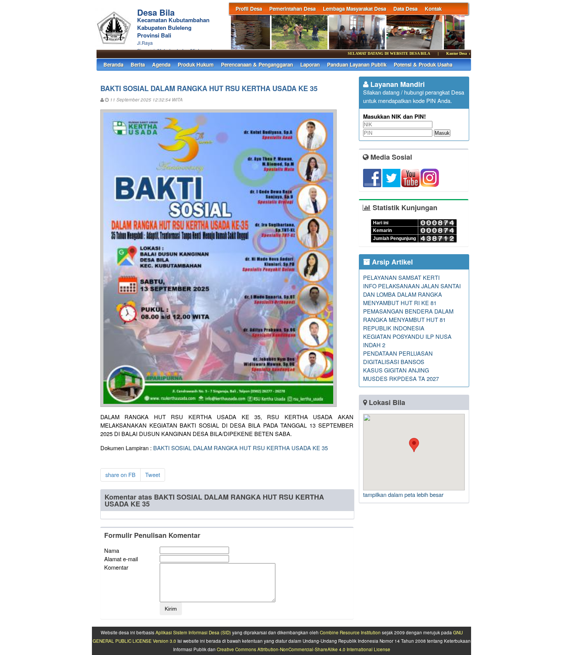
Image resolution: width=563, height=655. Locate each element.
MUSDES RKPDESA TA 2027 (401, 378)
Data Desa (405, 8)
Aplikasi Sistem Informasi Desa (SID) (193, 632)
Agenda (161, 64)
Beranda (113, 64)
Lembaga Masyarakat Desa (354, 8)
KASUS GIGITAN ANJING (396, 370)
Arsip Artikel (391, 262)
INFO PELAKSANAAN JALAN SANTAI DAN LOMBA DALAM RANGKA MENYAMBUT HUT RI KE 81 (412, 294)
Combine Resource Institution (350, 632)
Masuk (442, 133)
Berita (138, 64)
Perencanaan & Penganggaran (257, 64)
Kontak (433, 8)
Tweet (152, 474)
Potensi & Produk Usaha (423, 64)
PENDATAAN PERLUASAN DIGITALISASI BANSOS (398, 357)
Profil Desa (249, 8)
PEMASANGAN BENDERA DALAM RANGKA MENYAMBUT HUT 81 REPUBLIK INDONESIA (408, 319)
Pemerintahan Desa (292, 8)
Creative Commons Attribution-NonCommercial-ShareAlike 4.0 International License (303, 649)
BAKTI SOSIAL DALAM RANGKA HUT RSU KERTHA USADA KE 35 (240, 448)
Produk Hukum (196, 64)
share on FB (120, 474)
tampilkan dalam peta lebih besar (403, 494)
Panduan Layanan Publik (356, 64)
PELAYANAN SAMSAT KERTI (401, 277)
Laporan (310, 64)
